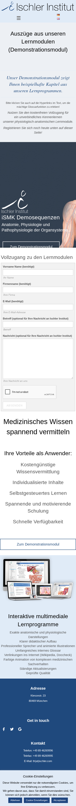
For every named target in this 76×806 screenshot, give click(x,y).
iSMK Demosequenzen (31, 217)
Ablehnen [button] (15, 800)
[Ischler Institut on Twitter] (11, 729)
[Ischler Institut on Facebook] (3, 729)
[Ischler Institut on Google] (20, 729)
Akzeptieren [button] (60, 800)
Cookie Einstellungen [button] (37, 800)
